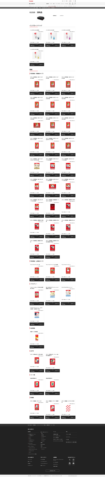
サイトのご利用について (40, 475)
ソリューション (30, 459)
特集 (53, 3)
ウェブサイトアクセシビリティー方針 (57, 475)
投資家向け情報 (55, 466)
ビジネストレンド (30, 465)
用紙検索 (37, 7)
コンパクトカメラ (30, 443)
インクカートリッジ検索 (32, 7)
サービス (51, 3)
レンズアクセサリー (31, 441)
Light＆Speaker (43, 444)
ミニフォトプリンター (31, 450)
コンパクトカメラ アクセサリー (32, 444)
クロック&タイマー (43, 436)
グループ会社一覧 (55, 462)
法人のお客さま (31, 457)
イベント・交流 (58, 3)
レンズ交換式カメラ (31, 435)
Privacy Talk (42, 440)
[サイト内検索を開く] (73, 1)
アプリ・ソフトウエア (43, 447)
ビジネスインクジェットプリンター (33, 449)
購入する (42, 45)
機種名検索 (40, 7)
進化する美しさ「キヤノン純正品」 (46, 7)
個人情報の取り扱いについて (47, 475)
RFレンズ (30, 437)
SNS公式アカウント (71, 457)
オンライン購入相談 (55, 437)
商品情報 (47, 3)
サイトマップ (34, 475)
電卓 (41, 433)
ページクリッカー (43, 439)
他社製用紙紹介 (53, 7)
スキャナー (30, 452)
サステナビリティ (55, 464)
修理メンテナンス (43, 465)
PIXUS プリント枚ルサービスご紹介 (58, 439)
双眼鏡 (41, 442)
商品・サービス (30, 461)
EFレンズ (30, 438)
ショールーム (62, 3)
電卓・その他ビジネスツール (44, 432)
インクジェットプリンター (32, 447)
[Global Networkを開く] (75, 1)
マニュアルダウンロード (44, 461)
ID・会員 (66, 3)
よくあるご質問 (43, 459)
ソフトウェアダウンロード (44, 463)
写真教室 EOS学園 (55, 434)
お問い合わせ (30, 475)
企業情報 (55, 457)
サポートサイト (43, 457)
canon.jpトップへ (52, 470)
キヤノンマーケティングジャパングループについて (58, 460)
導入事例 (29, 463)
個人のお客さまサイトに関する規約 (71, 442)
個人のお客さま (32, 3)
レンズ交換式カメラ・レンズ (31, 434)
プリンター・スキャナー (31, 446)
